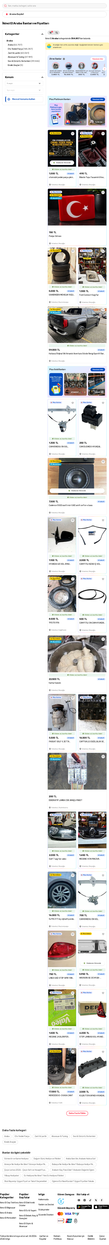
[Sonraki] (105, 69)
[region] (77, 68)
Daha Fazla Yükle (77, 1113)
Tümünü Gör (97, 59)
